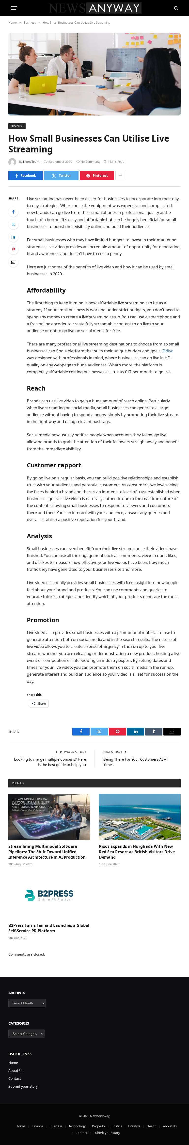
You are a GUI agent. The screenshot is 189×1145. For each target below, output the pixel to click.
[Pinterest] (13, 249)
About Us (15, 1070)
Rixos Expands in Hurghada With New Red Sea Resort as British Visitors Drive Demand (137, 852)
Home (13, 1062)
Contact (14, 1078)
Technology (77, 1126)
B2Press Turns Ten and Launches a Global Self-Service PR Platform (48, 928)
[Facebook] (13, 212)
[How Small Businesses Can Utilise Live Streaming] (94, 74)
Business (17, 126)
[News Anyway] (94, 8)
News (21, 1126)
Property (98, 1126)
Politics (116, 1126)
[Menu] (14, 8)
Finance (37, 1126)
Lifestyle (134, 1126)
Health (152, 1126)
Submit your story (23, 1086)
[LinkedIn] (13, 237)
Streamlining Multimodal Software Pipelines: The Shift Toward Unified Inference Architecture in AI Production (47, 852)
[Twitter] (13, 224)
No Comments (90, 162)
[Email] (13, 262)
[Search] (175, 8)
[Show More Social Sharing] (120, 175)
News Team (31, 162)
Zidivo (167, 351)
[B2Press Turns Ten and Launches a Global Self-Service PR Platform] (49, 896)
